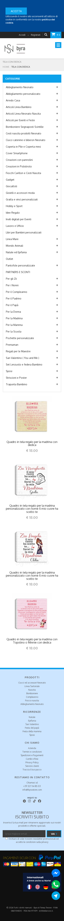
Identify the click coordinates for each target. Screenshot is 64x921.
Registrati (35, 35)
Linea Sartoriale (32, 686)
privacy (44, 842)
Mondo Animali (14, 245)
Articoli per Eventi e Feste (20, 120)
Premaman (12, 344)
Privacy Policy (32, 762)
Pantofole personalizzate (20, 265)
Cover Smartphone (17, 153)
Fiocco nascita (32, 700)
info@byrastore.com (32, 789)
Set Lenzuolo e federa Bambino (24, 364)
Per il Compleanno (16, 291)
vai (53, 833)
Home (6, 66)
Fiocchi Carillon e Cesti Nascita (23, 173)
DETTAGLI (25, 416)
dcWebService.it (46, 911)
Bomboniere (32, 693)
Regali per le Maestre (18, 351)
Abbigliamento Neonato (19, 87)
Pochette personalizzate (20, 338)
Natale (32, 717)
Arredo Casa (13, 100)
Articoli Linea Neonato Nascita (23, 113)
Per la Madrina (14, 318)
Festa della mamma (32, 731)
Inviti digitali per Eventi (18, 219)
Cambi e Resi (32, 759)
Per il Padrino (13, 298)
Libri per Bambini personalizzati (23, 232)
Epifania (32, 720)
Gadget (10, 179)
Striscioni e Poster (16, 377)
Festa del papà (32, 727)
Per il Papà (12, 305)
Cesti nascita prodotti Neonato (23, 133)
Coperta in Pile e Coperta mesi (23, 146)
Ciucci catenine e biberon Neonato (25, 140)
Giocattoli (11, 186)
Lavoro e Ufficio (15, 225)
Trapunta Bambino (16, 384)
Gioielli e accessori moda (20, 192)
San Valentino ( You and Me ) (22, 357)
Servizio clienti (32, 766)
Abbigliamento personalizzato (23, 93)
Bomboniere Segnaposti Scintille (25, 126)
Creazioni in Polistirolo (19, 166)
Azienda (32, 748)
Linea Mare (12, 239)
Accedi (22, 35)
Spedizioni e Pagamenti (32, 755)
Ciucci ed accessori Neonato (32, 682)
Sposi (9, 371)
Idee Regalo (13, 212)
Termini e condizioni (32, 751)
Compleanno (32, 697)
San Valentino (32, 724)
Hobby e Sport (14, 206)
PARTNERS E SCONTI (18, 272)
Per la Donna (13, 311)
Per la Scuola (13, 331)
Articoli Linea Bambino (18, 106)
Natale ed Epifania (16, 252)
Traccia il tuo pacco (32, 769)
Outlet (9, 258)
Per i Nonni (12, 285)
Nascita (32, 689)
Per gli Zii (11, 278)
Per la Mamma (14, 324)
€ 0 (58, 35)
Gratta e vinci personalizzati (22, 199)
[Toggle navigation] (58, 45)
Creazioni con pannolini (19, 159)
